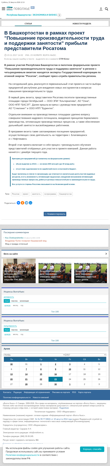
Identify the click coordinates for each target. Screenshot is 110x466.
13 (11, 374)
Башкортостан (65, 194)
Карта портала (84, 392)
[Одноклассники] (22, 203)
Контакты (7, 392)
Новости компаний (41, 397)
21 (26, 379)
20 (11, 379)
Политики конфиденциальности (22, 455)
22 (41, 379)
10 (70, 369)
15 (41, 374)
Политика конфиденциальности (17, 397)
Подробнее (64, 408)
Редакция (17, 392)
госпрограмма (50, 194)
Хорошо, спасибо (92, 449)
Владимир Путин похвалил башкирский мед (25, 241)
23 (55, 379)
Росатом (15, 194)
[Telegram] (26, 203)
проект (26, 194)
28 (26, 384)
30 (11, 364)
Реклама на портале (61, 392)
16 (55, 374)
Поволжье (22, 9)
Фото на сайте (11, 254)
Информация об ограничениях (37, 392)
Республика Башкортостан (19, 14)
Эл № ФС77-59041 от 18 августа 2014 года (53, 419)
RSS (74, 392)
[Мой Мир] (30, 203)
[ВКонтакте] (18, 203)
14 (26, 374)
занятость (36, 194)
